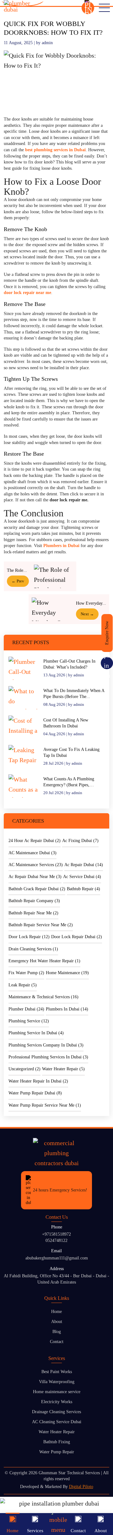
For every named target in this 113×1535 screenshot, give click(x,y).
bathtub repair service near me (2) (40, 925)
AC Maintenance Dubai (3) (32, 852)
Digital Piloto (81, 1486)
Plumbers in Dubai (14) (67, 1009)
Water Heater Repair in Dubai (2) (38, 1081)
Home (56, 1311)
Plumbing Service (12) (28, 1021)
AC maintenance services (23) (35, 864)
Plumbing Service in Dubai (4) (36, 1033)
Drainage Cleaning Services (56, 1411)
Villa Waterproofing (56, 1381)
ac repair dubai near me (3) (35, 876)
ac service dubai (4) (82, 876)
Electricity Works (56, 1401)
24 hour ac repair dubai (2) (34, 840)
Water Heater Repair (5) (63, 1069)
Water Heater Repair (57, 1431)
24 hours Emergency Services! (60, 1190)
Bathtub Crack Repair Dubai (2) (36, 888)
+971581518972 (56, 1234)
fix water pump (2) (26, 972)
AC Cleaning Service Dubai (56, 1421)
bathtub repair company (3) (34, 900)
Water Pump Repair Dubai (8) (35, 1093)
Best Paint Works (56, 1371)
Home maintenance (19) (67, 972)
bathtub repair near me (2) (33, 913)
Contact (56, 1341)
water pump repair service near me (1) (44, 1105)
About (56, 1321)
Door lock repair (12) (29, 936)
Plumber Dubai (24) (26, 1009)
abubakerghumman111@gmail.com (56, 1258)
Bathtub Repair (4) (83, 888)
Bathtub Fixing (56, 1441)
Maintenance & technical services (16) (43, 997)
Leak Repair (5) (22, 985)
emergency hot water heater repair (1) (44, 961)
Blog (56, 1331)
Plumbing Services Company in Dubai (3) (45, 1045)
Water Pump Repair (56, 1452)
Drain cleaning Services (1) (33, 949)
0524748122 (56, 1240)
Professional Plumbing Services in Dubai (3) (48, 1057)
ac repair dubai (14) (83, 864)
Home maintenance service (56, 1391)
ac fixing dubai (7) (80, 840)
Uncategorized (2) (24, 1069)
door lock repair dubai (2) (76, 936)
